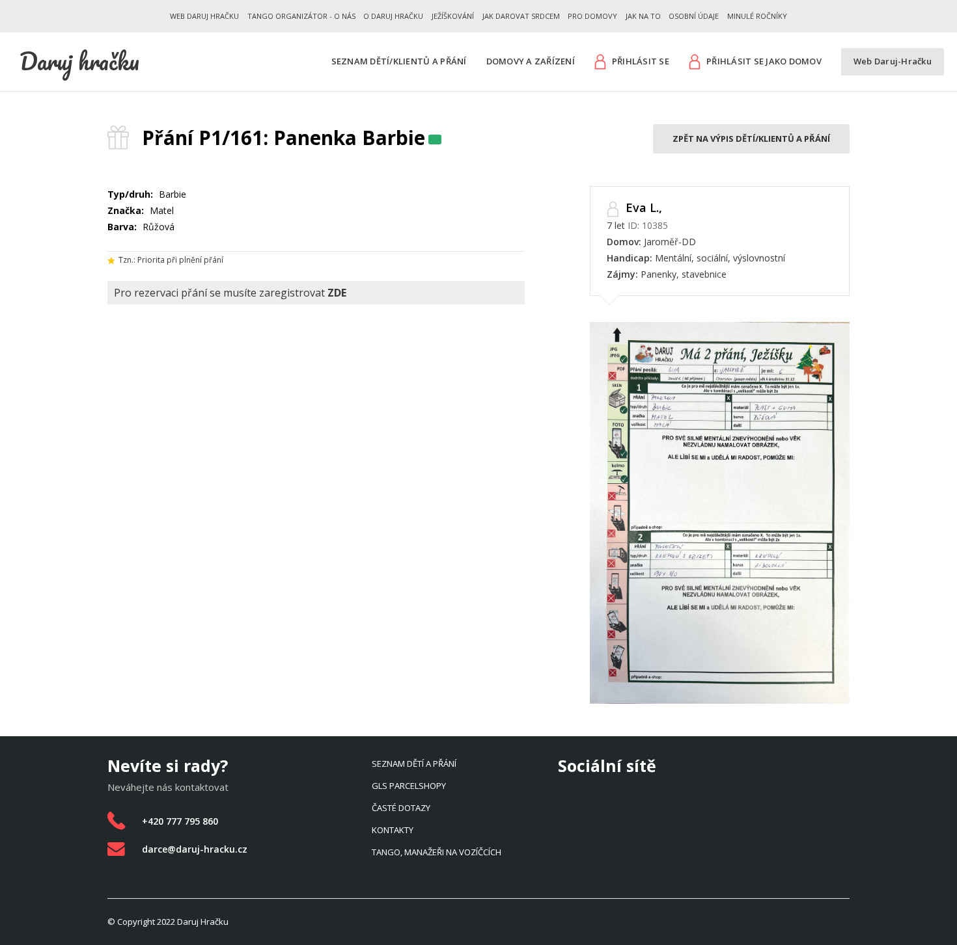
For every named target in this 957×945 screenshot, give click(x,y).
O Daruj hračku (393, 16)
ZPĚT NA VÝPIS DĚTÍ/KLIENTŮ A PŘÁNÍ (751, 138)
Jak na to (643, 16)
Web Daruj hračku (204, 16)
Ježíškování (453, 16)
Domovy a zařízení (530, 61)
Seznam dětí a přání (414, 763)
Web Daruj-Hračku (892, 61)
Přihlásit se (640, 61)
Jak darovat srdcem (521, 16)
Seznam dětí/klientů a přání (399, 61)
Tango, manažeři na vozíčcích (436, 852)
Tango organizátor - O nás (301, 16)
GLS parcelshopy (409, 786)
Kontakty (392, 830)
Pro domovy (592, 16)
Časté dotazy (401, 808)
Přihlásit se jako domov (764, 61)
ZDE (336, 293)
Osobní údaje (694, 16)
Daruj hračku (79, 61)
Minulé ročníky (757, 16)
